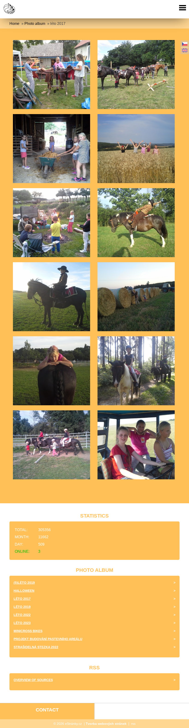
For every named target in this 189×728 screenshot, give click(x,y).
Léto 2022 (22, 615)
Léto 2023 (22, 623)
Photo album (34, 24)
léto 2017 (22, 599)
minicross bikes (28, 631)
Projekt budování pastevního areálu (48, 639)
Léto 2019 (22, 607)
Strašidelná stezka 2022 (36, 647)
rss (133, 723)
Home (14, 24)
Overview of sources (33, 680)
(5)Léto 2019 (24, 582)
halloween (24, 591)
